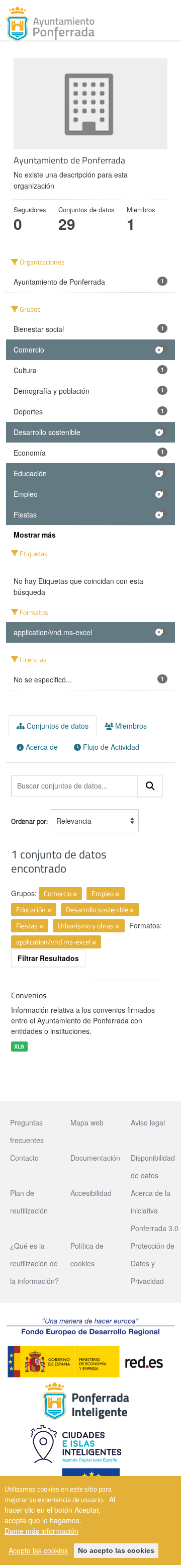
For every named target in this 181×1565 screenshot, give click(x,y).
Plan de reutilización (29, 1201)
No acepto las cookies (116, 1550)
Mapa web (87, 1122)
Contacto (24, 1158)
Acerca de (41, 747)
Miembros (130, 726)
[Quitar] (75, 894)
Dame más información (41, 1531)
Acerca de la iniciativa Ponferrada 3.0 (154, 1210)
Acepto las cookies (38, 1550)
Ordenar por (28, 821)
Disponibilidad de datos (153, 1166)
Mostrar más (35, 535)
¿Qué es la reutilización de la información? (34, 1263)
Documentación (95, 1158)
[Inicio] (50, 24)
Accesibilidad (91, 1193)
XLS (19, 1046)
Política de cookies (87, 1254)
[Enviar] (150, 786)
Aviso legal (148, 1122)
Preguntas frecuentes (27, 1131)
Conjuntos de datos (56, 726)
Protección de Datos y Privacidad (152, 1263)
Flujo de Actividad (110, 747)
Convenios (28, 995)
